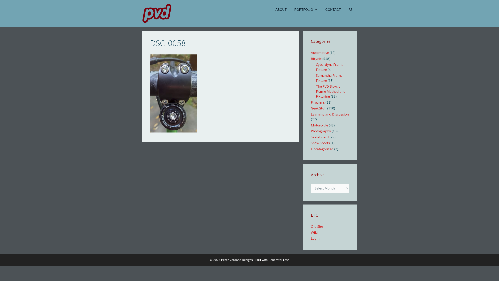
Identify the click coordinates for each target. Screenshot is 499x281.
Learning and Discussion (330, 114)
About (281, 10)
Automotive (320, 52)
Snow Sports (320, 143)
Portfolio (303, 10)
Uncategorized (322, 149)
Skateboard (320, 137)
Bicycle (316, 58)
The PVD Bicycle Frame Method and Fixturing (331, 91)
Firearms (318, 102)
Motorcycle (319, 125)
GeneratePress (278, 260)
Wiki (314, 232)
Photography (321, 131)
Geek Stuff (318, 108)
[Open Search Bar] (351, 10)
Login (315, 238)
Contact (333, 10)
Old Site (317, 226)
